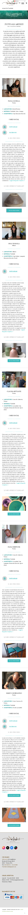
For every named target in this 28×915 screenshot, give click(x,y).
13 (17, 355)
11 (15, 355)
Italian (17, 1)
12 (16, 355)
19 (24, 355)
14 (18, 355)
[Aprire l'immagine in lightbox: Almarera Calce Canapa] (24, 206)
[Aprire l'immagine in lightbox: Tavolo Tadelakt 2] (24, 821)
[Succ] (22, 199)
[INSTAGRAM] (4, 127)
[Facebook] (11, 847)
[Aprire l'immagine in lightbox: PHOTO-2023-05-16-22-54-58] (24, 357)
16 (21, 355)
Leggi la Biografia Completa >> (17, 180)
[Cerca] (19, 3)
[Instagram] (3, 847)
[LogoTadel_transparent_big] (11, 3)
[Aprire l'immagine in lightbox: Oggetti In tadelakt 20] (24, 510)
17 (22, 355)
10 (14, 355)
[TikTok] (15, 847)
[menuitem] (19, 3)
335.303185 (15, 865)
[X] (7, 847)
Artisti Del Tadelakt (7, 8)
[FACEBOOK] (4, 132)
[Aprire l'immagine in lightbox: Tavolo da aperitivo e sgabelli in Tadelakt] (24, 657)
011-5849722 (7, 865)
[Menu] (22, 3)
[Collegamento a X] (25, 913)
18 (23, 355)
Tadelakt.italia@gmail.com (9, 866)
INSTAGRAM (13, 271)
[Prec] (5, 199)
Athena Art (5, 859)
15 (20, 355)
